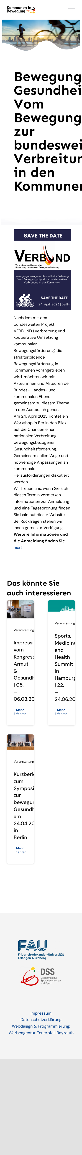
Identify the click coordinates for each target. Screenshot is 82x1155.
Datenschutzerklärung (41, 1019)
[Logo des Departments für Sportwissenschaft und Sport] (41, 966)
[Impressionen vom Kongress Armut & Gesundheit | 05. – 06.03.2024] (20, 603)
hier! (18, 547)
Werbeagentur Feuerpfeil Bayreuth (41, 1033)
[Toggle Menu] (72, 10)
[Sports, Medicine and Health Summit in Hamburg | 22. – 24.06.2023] (61, 603)
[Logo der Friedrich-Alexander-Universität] (41, 942)
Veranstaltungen (26, 630)
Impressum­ (41, 1013)
